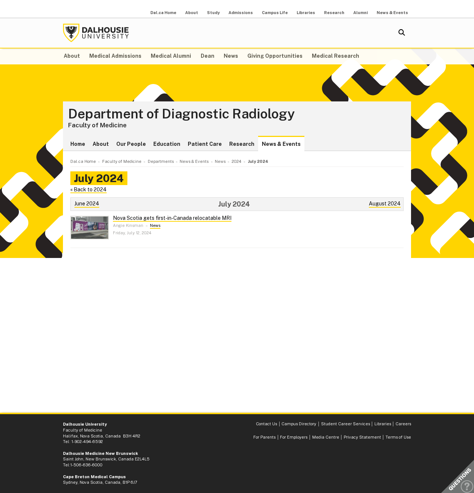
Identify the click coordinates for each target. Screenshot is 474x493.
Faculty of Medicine (97, 125)
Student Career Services (345, 423)
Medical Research (335, 56)
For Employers (293, 437)
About (191, 12)
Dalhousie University (96, 33)
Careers (403, 423)
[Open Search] (402, 33)
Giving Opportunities (275, 56)
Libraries (306, 12)
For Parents (264, 437)
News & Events (392, 12)
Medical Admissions (115, 56)
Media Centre (325, 437)
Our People (131, 144)
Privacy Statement (362, 437)
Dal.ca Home (163, 12)
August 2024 (385, 204)
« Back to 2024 (88, 189)
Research (334, 12)
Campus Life (275, 12)
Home (77, 144)
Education (166, 144)
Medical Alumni (171, 56)
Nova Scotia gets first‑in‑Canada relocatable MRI (172, 218)
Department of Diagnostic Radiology (181, 114)
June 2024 (86, 204)
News (231, 56)
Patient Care (205, 144)
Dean (207, 56)
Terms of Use (398, 437)
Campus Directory (298, 423)
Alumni (360, 12)
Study (213, 12)
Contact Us (266, 423)
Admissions (240, 12)
